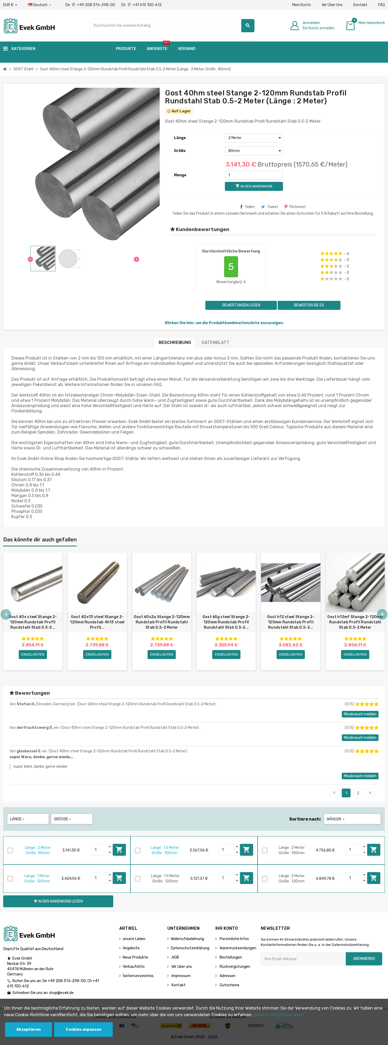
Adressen (227, 976)
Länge (180, 138)
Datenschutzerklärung (190, 948)
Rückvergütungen (234, 966)
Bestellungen (230, 957)
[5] (340, 253)
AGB (175, 957)
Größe (180, 151)
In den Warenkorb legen (119, 849)
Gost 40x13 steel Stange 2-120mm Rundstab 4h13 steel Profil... (97, 622)
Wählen (336, 819)
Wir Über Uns (332, 5)
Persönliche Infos (234, 939)
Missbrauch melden (360, 714)
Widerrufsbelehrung (187, 939)
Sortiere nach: (305, 819)
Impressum (181, 976)
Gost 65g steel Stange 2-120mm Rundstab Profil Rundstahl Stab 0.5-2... (226, 622)
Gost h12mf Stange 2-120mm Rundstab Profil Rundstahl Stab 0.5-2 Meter (355, 622)
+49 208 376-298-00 (67, 981)
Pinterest (298, 207)
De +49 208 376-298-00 (90, 5)
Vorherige (334, 792)
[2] (327, 253)
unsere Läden (134, 939)
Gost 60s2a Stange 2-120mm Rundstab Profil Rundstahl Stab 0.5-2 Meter (162, 622)
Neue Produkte (135, 957)
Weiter (370, 792)
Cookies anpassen (83, 1029)
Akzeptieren (28, 1029)
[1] (322, 253)
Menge (180, 175)
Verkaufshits (134, 966)
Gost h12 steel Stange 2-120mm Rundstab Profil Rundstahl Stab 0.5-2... (291, 622)
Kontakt (360, 5)
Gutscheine (229, 985)
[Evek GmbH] (29, 25)
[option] (33, 611)
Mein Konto (301, 5)
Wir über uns (181, 966)
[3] (331, 253)
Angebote (131, 948)
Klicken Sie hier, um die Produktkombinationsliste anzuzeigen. (224, 323)
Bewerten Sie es (309, 305)
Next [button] (382, 614)
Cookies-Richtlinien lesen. (279, 1014)
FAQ (381, 5)
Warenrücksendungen (237, 948)
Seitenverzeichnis (138, 976)
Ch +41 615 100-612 (141, 5)
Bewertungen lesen (241, 305)
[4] (336, 253)
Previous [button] (6, 614)
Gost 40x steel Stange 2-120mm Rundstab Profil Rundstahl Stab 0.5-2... (33, 622)
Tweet (272, 207)
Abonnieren (364, 958)
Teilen (250, 207)
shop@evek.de (61, 993)
